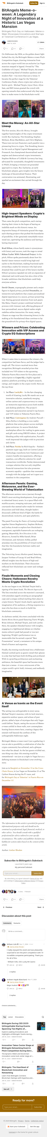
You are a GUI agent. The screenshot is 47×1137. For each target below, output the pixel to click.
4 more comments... (9, 1006)
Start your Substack (17, 1126)
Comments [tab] (7, 923)
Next (39, 907)
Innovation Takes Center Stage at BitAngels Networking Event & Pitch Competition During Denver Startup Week (18, 1048)
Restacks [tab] (17, 923)
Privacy (21, 1121)
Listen (42, 42)
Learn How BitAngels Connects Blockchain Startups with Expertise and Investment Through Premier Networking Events (17, 1077)
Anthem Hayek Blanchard (17, 979)
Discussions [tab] (19, 1017)
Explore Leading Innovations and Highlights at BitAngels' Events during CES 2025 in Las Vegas (16, 1033)
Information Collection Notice (25, 881)
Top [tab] (4, 1017)
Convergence (20, 417)
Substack (12, 1132)
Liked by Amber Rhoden (16, 947)
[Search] (43, 1017)
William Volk (12, 944)
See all (6, 1089)
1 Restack (27, 892)
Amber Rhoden (12, 41)
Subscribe (33, 3)
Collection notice (37, 1121)
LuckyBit (18, 392)
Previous (9, 907)
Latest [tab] (10, 1017)
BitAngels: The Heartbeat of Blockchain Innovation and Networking (15, 1070)
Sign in (42, 3)
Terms (27, 1121)
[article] (23, 1031)
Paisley (18, 446)
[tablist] (12, 923)
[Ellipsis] (44, 944)
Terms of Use (34, 878)
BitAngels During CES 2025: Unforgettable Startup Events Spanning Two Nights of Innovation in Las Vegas (16, 1026)
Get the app (34, 1126)
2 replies (12, 972)
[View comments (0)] (13, 1083)
